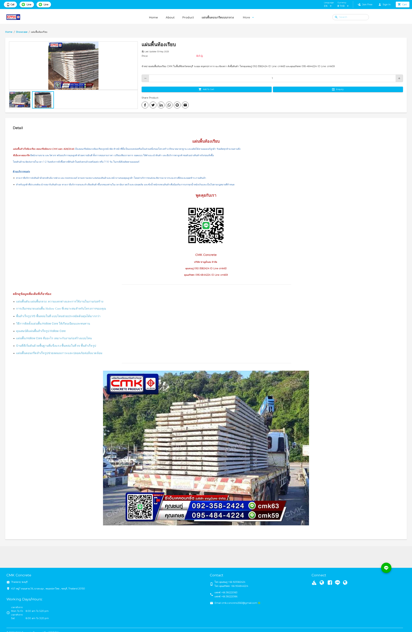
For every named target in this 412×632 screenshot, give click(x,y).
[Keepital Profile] (314, 582)
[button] (73, 66)
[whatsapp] (169, 105)
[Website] (322, 583)
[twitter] (153, 105)
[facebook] (145, 105)
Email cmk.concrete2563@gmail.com (236, 603)
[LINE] (337, 582)
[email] (185, 105)
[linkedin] (161, 105)
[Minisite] (345, 583)
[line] (177, 105)
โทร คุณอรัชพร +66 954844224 (231, 586)
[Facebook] (330, 583)
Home (9, 31)
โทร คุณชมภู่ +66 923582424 (230, 582)
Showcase (22, 31)
